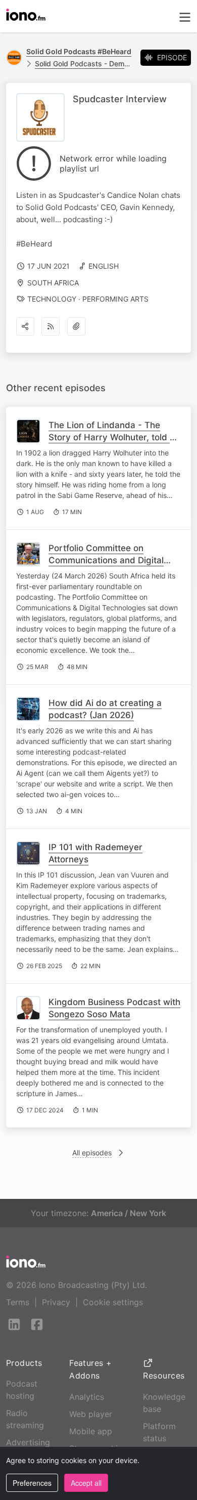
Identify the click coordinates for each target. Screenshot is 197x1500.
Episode (172, 57)
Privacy (56, 1302)
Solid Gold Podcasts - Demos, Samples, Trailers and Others (83, 63)
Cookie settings (113, 1302)
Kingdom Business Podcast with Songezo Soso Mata (114, 1008)
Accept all (86, 1483)
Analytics (86, 1397)
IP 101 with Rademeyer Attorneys (95, 853)
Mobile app (90, 1431)
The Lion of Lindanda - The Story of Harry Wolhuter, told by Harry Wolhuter (114, 437)
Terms (17, 1302)
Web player (90, 1414)
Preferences (32, 1483)
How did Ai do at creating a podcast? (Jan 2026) (105, 709)
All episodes (92, 1152)
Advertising (28, 1442)
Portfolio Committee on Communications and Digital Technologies (106, 560)
